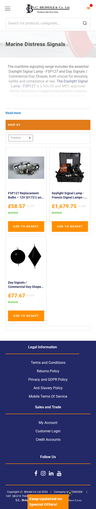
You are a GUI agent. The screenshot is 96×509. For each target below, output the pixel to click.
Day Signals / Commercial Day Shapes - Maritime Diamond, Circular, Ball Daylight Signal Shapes (25, 285)
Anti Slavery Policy (48, 388)
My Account (48, 423)
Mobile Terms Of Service (48, 396)
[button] (48, 501)
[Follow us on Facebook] (36, 473)
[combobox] (48, 23)
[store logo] (48, 9)
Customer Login (48, 431)
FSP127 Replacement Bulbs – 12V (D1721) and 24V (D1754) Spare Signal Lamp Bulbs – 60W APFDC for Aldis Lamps (26, 195)
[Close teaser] (70, 493)
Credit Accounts (48, 439)
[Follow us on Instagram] (43, 473)
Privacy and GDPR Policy (48, 379)
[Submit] (84, 23)
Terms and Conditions (48, 363)
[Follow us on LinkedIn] (51, 473)
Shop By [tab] (14, 124)
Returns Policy (48, 371)
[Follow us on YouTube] (59, 473)
